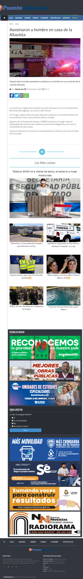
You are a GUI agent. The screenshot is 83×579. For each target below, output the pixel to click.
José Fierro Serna (54, 561)
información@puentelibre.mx (54, 571)
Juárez (47, 569)
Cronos (35, 18)
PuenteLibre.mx (9, 577)
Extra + (75, 18)
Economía (44, 18)
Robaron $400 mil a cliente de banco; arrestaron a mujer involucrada (45, 173)
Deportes (66, 18)
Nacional (18, 18)
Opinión (27, 18)
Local (11, 18)
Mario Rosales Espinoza (53, 563)
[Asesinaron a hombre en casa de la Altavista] (12, 95)
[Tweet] (16, 95)
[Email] (21, 95)
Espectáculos (55, 18)
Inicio (11, 24)
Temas (4, 23)
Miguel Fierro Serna (54, 559)
